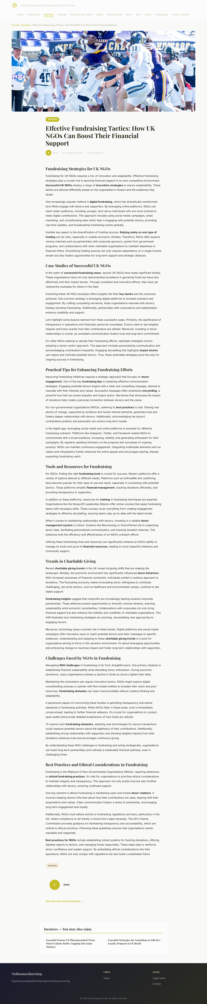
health (99, 14)
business (49, 14)
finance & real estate (81, 14)
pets (138, 14)
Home (20, 14)
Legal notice (159, 978)
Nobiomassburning (27, 973)
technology (162, 14)
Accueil (15, 25)
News (129, 14)
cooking (62, 14)
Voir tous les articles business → (64, 901)
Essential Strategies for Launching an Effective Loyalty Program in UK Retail (134, 941)
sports (148, 14)
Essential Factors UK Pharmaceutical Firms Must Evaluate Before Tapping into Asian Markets (70, 943)
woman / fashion (181, 14)
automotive (33, 14)
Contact (157, 983)
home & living (114, 14)
